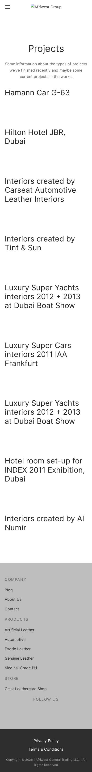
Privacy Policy (46, 740)
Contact (12, 609)
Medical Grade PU (21, 667)
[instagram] (46, 710)
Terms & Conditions (46, 749)
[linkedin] (57, 710)
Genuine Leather (19, 658)
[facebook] (35, 710)
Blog (9, 590)
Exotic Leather (18, 648)
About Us (13, 599)
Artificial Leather (19, 629)
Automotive (15, 639)
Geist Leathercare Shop (26, 688)
